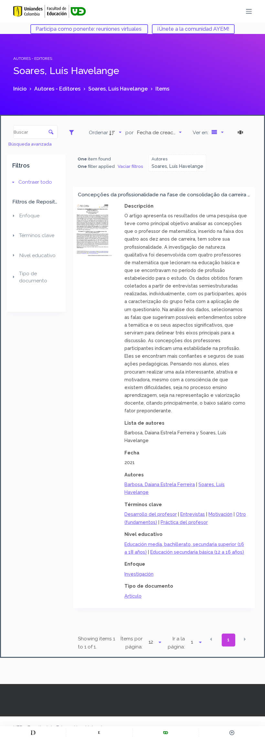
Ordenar (98, 132)
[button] (211, 639)
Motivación (220, 514)
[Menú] (249, 11)
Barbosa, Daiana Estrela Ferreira (159, 484)
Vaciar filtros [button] (130, 166)
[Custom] (33, 732)
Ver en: (201, 132)
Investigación (139, 574)
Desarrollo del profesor (150, 514)
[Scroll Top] (232, 732)
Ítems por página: (132, 643)
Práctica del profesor (184, 522)
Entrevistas (192, 514)
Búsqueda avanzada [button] (30, 144)
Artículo (133, 596)
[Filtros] (73, 132)
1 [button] (228, 639)
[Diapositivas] (241, 132)
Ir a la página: (176, 643)
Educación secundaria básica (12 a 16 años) (197, 552)
